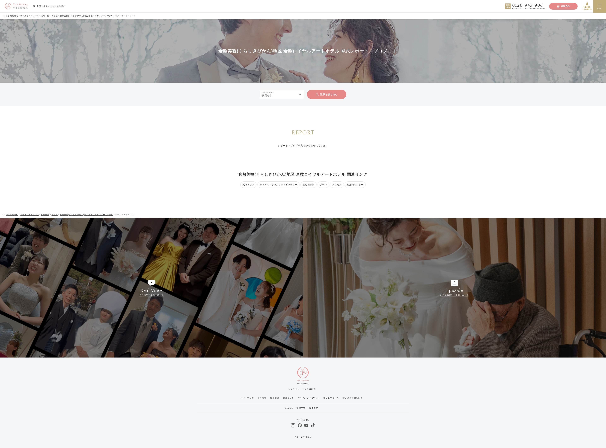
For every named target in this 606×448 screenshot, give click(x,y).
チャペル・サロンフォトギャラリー (278, 184)
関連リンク (288, 398)
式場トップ (248, 184)
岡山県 (55, 16)
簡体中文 (313, 408)
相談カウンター (355, 184)
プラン (323, 184)
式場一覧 (45, 16)
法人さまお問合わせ (352, 398)
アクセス (337, 184)
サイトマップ (247, 398)
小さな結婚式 (12, 16)
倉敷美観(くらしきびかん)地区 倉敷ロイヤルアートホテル (86, 16)
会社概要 (262, 398)
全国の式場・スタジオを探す (50, 6)
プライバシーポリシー (309, 398)
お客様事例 (309, 184)
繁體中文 (301, 408)
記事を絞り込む (329, 94)
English (289, 408)
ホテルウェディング (29, 16)
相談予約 (565, 6)
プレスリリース (331, 398)
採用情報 (274, 398)
